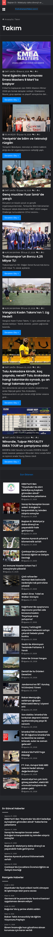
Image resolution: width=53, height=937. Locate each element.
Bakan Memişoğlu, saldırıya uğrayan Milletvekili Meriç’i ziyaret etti (35, 702)
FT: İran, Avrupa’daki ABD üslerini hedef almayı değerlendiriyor (34, 768)
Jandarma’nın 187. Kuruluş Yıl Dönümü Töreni (35, 686)
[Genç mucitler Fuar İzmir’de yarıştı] (26, 173)
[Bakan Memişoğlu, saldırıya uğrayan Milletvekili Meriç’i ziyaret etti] (11, 701)
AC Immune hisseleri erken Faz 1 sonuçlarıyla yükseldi (20, 567)
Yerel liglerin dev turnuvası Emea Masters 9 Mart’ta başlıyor (22, 79)
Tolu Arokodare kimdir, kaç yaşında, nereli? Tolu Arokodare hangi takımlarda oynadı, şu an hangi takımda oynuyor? (26, 377)
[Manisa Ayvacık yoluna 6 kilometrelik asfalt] (11, 542)
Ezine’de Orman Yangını (34, 658)
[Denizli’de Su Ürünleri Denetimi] (11, 675)
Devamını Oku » (12, 100)
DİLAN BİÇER (10, 134)
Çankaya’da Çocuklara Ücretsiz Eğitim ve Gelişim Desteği (35, 554)
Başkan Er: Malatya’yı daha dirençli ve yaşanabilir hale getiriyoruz (32, 526)
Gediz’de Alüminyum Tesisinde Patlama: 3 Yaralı (32, 647)
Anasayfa (8, 19)
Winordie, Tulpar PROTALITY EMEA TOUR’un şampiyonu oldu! (25, 444)
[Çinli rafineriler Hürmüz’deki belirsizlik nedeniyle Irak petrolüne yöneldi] (11, 580)
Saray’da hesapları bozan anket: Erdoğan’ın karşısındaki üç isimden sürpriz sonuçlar (35, 509)
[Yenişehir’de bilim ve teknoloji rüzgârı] (26, 118)
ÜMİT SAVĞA (10, 71)
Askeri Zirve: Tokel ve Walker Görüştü (32, 595)
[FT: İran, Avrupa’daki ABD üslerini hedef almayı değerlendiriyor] (11, 769)
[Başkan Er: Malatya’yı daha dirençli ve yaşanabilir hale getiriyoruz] (11, 525)
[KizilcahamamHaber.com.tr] (26, 9)
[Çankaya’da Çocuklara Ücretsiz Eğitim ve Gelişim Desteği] (11, 555)
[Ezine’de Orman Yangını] (11, 662)
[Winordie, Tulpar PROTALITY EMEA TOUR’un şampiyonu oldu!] (26, 421)
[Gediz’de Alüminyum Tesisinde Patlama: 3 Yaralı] (11, 648)
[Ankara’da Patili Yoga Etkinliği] (11, 756)
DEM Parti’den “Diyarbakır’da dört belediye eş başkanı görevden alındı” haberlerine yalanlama (33, 490)
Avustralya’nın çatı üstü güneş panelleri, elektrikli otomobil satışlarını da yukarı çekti (34, 784)
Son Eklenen (26, 474)
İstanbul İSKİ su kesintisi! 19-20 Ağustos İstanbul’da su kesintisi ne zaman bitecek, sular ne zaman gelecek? (35, 738)
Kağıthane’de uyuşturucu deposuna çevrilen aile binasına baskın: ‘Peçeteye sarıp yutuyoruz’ (35, 613)
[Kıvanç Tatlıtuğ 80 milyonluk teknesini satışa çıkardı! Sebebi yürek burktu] (11, 631)
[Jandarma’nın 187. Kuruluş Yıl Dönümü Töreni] (11, 688)
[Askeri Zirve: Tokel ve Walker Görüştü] (11, 597)
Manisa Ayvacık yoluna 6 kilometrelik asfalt (34, 540)
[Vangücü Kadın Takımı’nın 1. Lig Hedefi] (26, 291)
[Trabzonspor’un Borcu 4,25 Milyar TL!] (26, 235)
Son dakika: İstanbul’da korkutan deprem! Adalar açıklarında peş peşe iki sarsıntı (35, 719)
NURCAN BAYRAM (12, 252)
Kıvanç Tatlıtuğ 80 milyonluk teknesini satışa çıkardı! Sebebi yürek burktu (35, 632)
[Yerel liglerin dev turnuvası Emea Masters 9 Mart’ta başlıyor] (26, 55)
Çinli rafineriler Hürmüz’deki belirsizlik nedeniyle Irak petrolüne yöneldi (34, 581)
